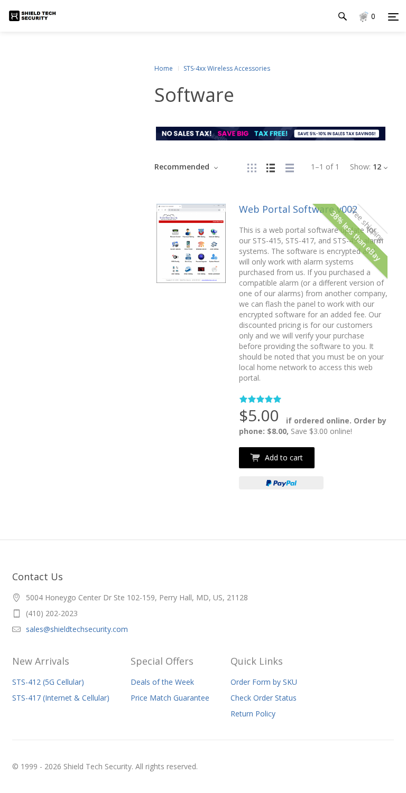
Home (163, 68)
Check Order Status (263, 698)
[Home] (38, 26)
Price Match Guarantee (170, 698)
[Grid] (251, 167)
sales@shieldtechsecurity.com (77, 629)
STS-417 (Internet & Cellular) (60, 698)
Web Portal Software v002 (298, 209)
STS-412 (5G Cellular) (48, 682)
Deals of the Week (162, 682)
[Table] (289, 167)
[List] (270, 167)
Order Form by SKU (263, 682)
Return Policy (252, 714)
